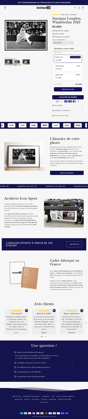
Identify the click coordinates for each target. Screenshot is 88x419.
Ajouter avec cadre (68, 89)
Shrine (54, 416)
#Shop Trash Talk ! (65, 399)
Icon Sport (35, 399)
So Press (44, 399)
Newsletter (46, 396)
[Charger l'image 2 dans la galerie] (17, 62)
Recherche (19, 399)
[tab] (41, 336)
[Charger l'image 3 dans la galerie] (26, 62)
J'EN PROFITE (74, 244)
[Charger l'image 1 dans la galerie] (9, 62)
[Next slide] (86, 323)
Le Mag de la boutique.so (31, 396)
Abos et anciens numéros (65, 396)
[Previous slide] (2, 323)
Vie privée (44, 402)
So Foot (27, 399)
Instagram (52, 399)
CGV (53, 396)
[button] (75, 8)
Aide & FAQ (16, 396)
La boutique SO (41, 416)
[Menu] (5, 8)
